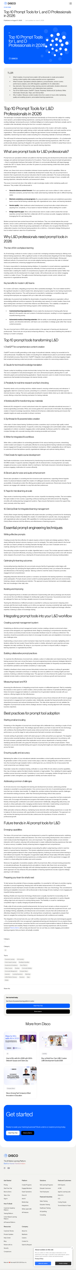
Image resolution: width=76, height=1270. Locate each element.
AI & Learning (20, 959)
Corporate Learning (9, 959)
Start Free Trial (38, 1006)
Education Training (45, 1204)
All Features (25, 1212)
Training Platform (8, 1213)
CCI (59, 1198)
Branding (17, 968)
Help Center (7, 1238)
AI (5, 950)
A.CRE (59, 1188)
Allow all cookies (43, 1263)
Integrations (25, 1205)
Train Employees (44, 1191)
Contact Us (25, 1241)
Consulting (43, 1215)
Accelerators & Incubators (11, 965)
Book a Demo (14, 928)
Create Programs (27, 1185)
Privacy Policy (39, 1258)
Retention (22, 977)
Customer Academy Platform (9, 1209)
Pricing (6, 1185)
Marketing (27, 974)
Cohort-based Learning (10, 962)
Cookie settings (63, 1263)
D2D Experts (61, 1185)
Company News (24, 971)
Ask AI (23, 1198)
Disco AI (24, 1195)
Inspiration (7, 974)
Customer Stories (9, 1231)
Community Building (27, 968)
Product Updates (8, 1234)
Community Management (11, 971)
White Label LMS (27, 1209)
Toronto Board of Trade (64, 1205)
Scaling (6, 980)
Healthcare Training (45, 1208)
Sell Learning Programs (46, 1185)
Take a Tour (7, 1195)
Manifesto (24, 1234)
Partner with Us (8, 1244)
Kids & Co (60, 1195)
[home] (10, 3)
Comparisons (7, 1251)
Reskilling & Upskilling (24, 962)
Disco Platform (23, 965)
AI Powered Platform (9, 1222)
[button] (70, 3)
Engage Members (27, 1188)
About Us (24, 1231)
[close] (72, 1248)
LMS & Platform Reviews (11, 977)
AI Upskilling (43, 1211)
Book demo (38, 1011)
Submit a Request (27, 1244)
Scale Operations (27, 1191)
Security (6, 1248)
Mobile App (25, 1202)
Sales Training (44, 1201)
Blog (5, 1241)
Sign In (6, 1198)
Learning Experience (18, 974)
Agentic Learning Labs (64, 1191)
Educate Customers (45, 1188)
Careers (24, 1238)
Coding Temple (62, 1202)
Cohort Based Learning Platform (10, 1218)
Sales (28, 977)
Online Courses (8, 968)
